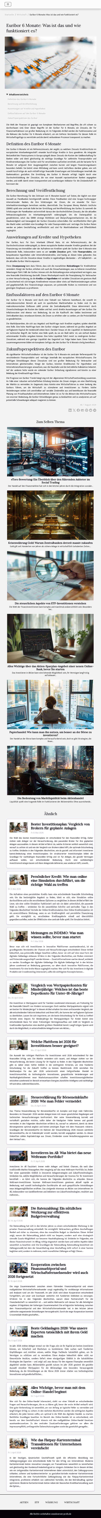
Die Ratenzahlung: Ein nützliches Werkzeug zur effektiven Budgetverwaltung (56, 1212)
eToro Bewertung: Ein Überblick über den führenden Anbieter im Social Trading (50, 481)
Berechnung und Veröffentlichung (22, 104)
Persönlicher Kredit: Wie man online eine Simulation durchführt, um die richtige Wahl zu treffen (59, 880)
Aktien (24, 1502)
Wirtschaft (22, 15)
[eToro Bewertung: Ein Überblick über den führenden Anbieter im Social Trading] (50, 451)
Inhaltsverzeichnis (18, 94)
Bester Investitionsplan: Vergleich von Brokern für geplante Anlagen (60, 826)
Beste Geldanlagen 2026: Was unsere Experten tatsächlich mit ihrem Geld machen (59, 1332)
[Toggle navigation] (8, 4)
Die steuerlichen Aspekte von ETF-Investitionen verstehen (50, 603)
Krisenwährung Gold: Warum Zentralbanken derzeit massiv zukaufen (50, 542)
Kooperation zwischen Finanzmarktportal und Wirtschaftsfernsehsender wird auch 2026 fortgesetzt (48, 1270)
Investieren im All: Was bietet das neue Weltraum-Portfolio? (61, 1155)
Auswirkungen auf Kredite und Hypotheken (26, 109)
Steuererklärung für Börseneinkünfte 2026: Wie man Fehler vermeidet (59, 1099)
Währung (51, 1502)
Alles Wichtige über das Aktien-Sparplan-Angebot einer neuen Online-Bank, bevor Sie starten (50, 668)
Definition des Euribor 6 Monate (22, 99)
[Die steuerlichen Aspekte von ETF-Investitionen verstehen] (50, 575)
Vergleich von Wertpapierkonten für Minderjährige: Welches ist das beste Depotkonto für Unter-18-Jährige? (59, 989)
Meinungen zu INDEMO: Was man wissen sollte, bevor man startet (57, 935)
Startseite (9, 15)
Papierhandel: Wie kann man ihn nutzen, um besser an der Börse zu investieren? (50, 734)
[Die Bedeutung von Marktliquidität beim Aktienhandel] (50, 770)
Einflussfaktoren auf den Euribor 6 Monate (27, 113)
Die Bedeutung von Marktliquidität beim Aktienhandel (50, 798)
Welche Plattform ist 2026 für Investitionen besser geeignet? (55, 1043)
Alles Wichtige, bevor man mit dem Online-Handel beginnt (58, 1389)
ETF (37, 1502)
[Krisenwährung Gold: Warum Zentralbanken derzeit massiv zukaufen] (50, 515)
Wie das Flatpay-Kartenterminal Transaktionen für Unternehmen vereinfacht (56, 1444)
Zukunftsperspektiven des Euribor (22, 118)
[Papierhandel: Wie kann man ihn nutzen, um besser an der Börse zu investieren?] (50, 704)
